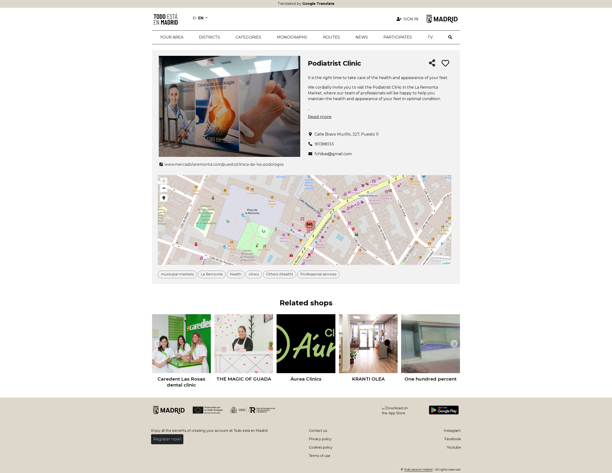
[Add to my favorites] (445, 63)
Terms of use (319, 456)
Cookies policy (321, 447)
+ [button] (163, 181)
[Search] (450, 37)
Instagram (452, 430)
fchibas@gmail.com (333, 154)
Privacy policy (320, 439)
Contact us (318, 430)
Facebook (452, 439)
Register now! (167, 439)
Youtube (454, 447)
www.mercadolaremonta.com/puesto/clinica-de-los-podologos (224, 164)
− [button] (163, 188)
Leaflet (446, 263)
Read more (320, 116)
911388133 (324, 144)
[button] (209, 37)
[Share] (432, 63)
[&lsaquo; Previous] (157, 344)
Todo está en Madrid (418, 469)
